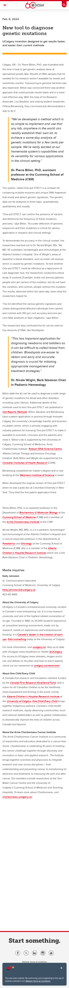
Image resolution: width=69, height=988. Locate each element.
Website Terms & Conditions (38, 980)
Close (61, 970)
